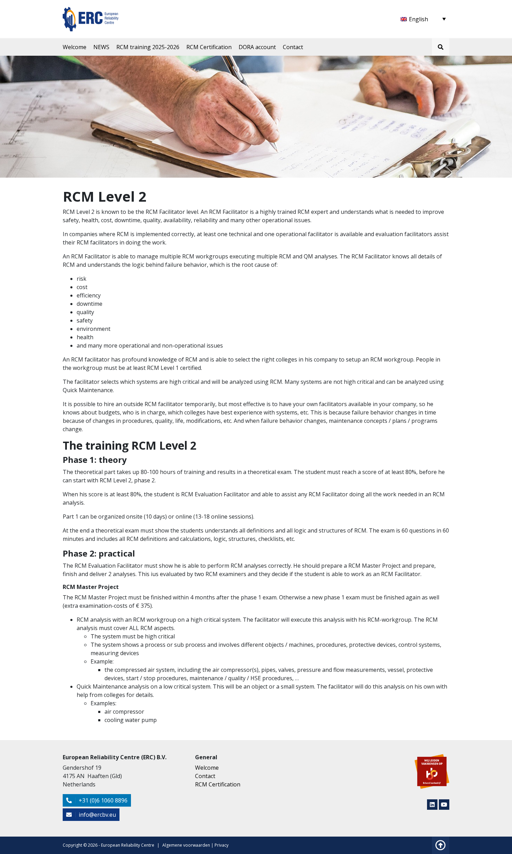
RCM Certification (209, 47)
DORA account (257, 47)
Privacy (221, 845)
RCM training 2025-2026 (147, 47)
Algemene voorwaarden (186, 845)
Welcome (74, 47)
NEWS (101, 47)
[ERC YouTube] (444, 804)
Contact (293, 47)
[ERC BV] (90, 15)
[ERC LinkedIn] (432, 804)
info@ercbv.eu (96, 814)
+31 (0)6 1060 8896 (102, 800)
